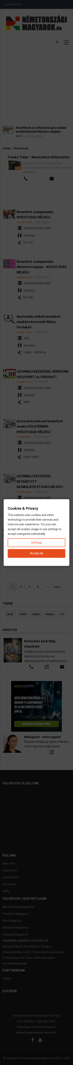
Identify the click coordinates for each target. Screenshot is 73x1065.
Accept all (36, 553)
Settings (36, 542)
